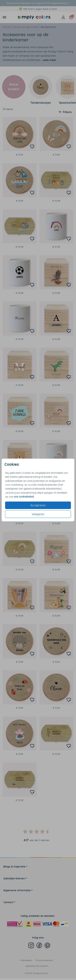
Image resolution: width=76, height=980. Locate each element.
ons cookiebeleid (24, 496)
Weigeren (38, 514)
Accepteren (38, 505)
